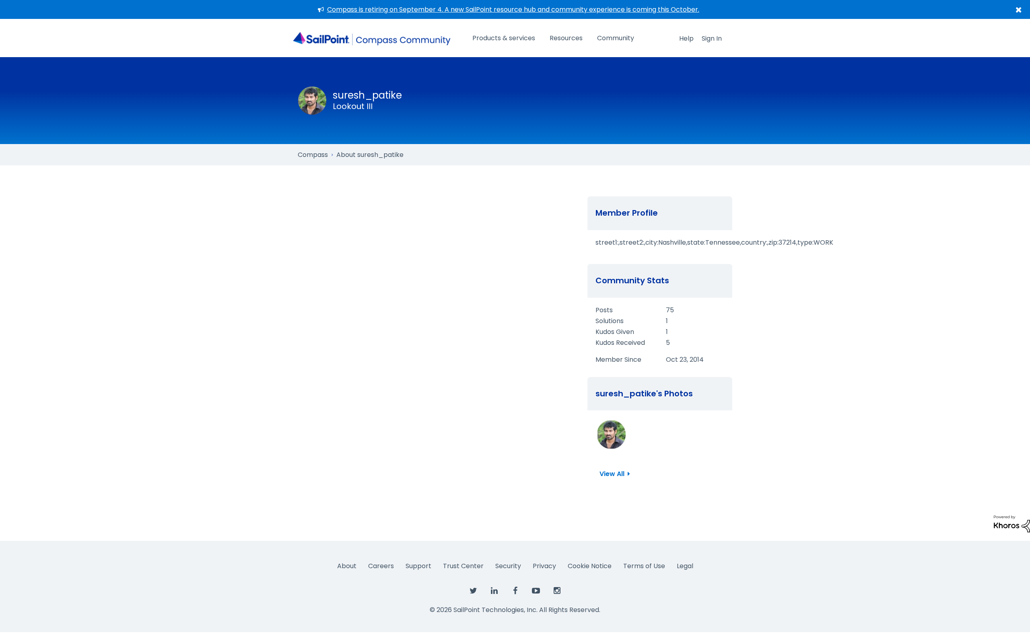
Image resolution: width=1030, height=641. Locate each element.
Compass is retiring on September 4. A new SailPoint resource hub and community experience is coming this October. (513, 9)
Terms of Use (644, 566)
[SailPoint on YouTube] (536, 591)
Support (418, 566)
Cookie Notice (590, 566)
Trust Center (463, 566)
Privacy (544, 566)
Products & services (503, 38)
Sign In (712, 38)
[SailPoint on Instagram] (557, 591)
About (346, 566)
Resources (566, 38)
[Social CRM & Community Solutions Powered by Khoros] (1012, 523)
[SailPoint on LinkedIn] (494, 591)
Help (686, 38)
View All (611, 473)
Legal (685, 566)
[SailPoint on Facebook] (515, 591)
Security (508, 566)
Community (615, 38)
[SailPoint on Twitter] (473, 591)
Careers (381, 566)
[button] (611, 434)
